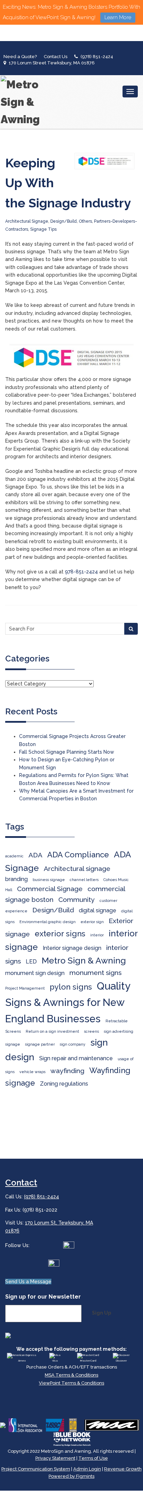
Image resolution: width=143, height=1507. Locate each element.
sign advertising (118, 1031)
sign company (72, 1044)
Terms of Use (93, 1458)
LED (31, 961)
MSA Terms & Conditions (71, 1375)
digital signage (97, 910)
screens (91, 1031)
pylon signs (71, 986)
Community (76, 900)
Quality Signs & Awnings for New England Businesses (67, 1002)
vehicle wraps (32, 1072)
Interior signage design (72, 948)
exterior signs (60, 933)
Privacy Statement (55, 1458)
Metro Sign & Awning (84, 960)
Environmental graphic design (47, 922)
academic (14, 856)
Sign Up (101, 1313)
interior (97, 935)
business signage (49, 880)
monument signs (95, 973)
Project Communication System (35, 1469)
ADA (35, 855)
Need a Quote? (20, 56)
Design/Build (63, 221)
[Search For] (131, 629)
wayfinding (67, 1071)
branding (16, 879)
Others (85, 221)
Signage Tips (43, 229)
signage (12, 1044)
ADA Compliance (78, 854)
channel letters (84, 880)
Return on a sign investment (52, 1031)
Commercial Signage (50, 889)
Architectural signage (77, 869)
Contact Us (55, 56)
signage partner (40, 1044)
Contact (21, 1182)
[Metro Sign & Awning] (22, 102)
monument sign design (35, 973)
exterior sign (92, 922)
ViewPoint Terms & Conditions (71, 1383)
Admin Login (87, 1469)
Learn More (117, 17)
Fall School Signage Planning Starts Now (66, 752)
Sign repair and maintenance (76, 1058)
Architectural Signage (26, 221)
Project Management (25, 988)
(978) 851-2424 (97, 56)
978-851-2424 (81, 571)
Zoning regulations (64, 1083)
